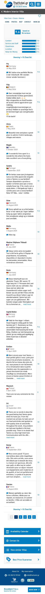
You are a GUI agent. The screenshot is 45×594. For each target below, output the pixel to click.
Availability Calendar (19, 531)
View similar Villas (18, 550)
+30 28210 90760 (21, 7)
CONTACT (27, 22)
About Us (15, 571)
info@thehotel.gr (33, 575)
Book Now (33, 590)
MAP (20, 22)
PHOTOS (14, 22)
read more (27, 304)
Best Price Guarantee (22, 559)
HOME (7, 22)
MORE (35, 22)
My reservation (27, 571)
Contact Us (14, 540)
